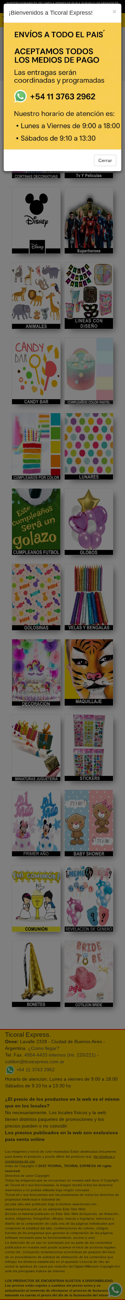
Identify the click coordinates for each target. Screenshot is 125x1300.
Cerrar (105, 160)
